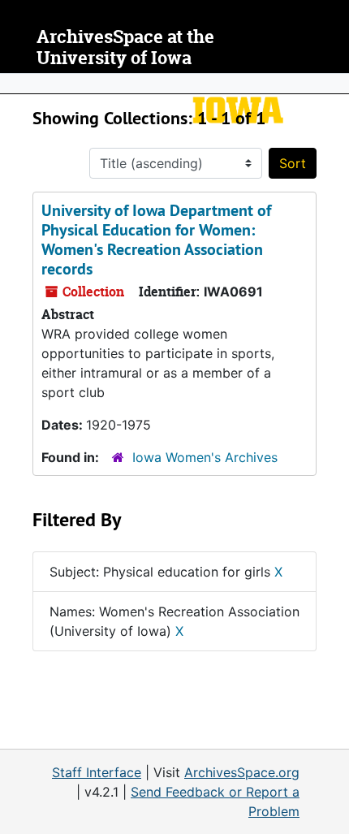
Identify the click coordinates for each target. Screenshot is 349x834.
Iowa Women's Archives (205, 457)
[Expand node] (333, 83)
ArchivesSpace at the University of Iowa (125, 47)
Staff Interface (96, 772)
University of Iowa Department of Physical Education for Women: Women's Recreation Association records (156, 239)
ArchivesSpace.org (241, 772)
